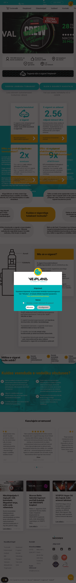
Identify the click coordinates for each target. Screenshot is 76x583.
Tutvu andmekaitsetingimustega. (38, 296)
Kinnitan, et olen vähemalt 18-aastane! (40, 303)
